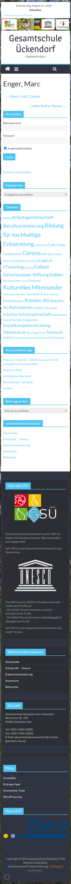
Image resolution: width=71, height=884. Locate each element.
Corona (31, 253)
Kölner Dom (8, 294)
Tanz (29, 332)
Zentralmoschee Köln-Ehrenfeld (36, 338)
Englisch (45, 260)
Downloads (10, 433)
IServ (18, 280)
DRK (44, 254)
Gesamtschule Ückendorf (35, 43)
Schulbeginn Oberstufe (18, 14)
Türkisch (54, 332)
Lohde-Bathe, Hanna (48, 106)
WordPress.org (12, 796)
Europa (28, 267)
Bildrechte (9, 457)
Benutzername (12, 123)
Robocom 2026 (12, 370)
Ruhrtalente (20, 307)
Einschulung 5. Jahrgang (18, 382)
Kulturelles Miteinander (33, 287)
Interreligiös (9, 281)
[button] (7, 877)
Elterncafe (9, 260)
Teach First (39, 332)
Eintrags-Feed (11, 784)
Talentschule (14, 332)
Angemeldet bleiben (19, 148)
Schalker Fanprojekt (45, 307)
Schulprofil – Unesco (15, 439)
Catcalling (41, 245)
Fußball (41, 267)
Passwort (9, 135)
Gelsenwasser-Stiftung (26, 274)
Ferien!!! (8, 388)
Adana (7, 218)
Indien (56, 274)
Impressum (10, 451)
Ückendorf (58, 337)
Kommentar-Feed (14, 790)
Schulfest (10, 314)
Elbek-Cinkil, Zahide (22, 96)
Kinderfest (34, 280)
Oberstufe (32, 294)
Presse (8, 301)
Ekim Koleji (55, 254)
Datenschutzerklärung (16, 445)
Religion (19, 301)
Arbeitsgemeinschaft (32, 217)
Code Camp (56, 244)
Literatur (20, 294)
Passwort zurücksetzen (17, 172)
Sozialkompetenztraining (26, 325)
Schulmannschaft (35, 314)
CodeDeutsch (12, 254)
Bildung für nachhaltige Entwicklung (33, 234)
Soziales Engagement (25, 319)
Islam (24, 281)
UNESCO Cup (11, 337)
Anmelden (9, 778)
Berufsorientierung (23, 226)
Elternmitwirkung (27, 260)
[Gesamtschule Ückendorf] (35, 24)
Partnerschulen (48, 294)
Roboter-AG (37, 300)
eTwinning (13, 267)
